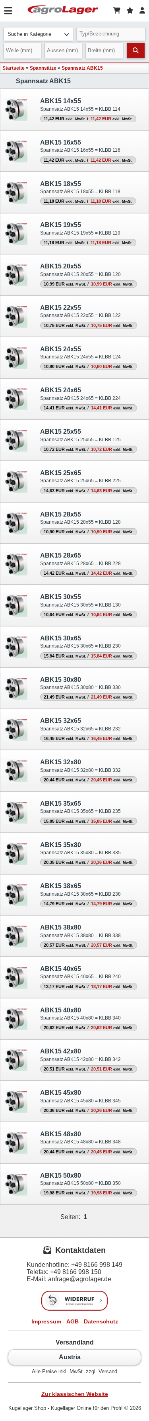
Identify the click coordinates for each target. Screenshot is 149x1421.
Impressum (46, 1321)
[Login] (142, 10)
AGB (72, 1321)
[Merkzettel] (130, 10)
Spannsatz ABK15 (82, 68)
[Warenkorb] (116, 10)
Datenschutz (101, 1321)
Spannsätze (43, 68)
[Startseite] (63, 11)
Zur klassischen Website (74, 1394)
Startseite (13, 68)
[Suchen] (136, 50)
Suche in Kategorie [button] (29, 34)
